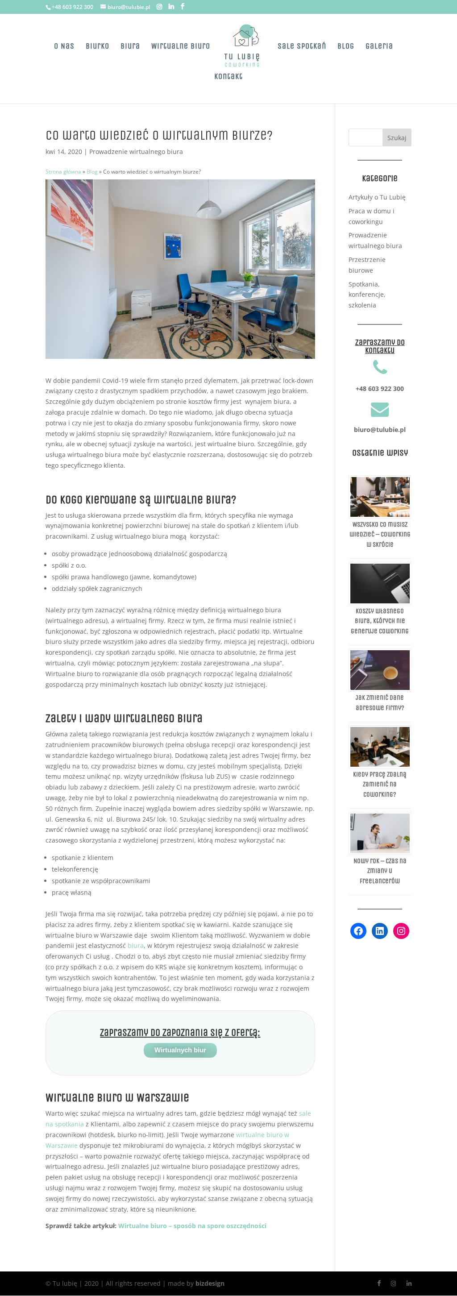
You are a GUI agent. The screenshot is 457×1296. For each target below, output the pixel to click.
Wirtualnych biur (180, 1050)
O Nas (64, 47)
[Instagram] (159, 7)
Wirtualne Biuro (180, 47)
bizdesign (209, 1283)
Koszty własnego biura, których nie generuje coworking (380, 621)
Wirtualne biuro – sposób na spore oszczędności (192, 1225)
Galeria (379, 47)
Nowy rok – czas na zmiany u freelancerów (380, 871)
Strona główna (63, 171)
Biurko (97, 47)
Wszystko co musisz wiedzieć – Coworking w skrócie (380, 534)
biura (136, 945)
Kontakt (228, 77)
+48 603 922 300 (72, 7)
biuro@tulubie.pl (380, 429)
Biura (130, 47)
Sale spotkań (302, 47)
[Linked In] (171, 7)
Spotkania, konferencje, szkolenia (367, 295)
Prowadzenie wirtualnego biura (136, 151)
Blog (345, 47)
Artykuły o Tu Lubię (377, 197)
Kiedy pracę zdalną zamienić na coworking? (380, 784)
